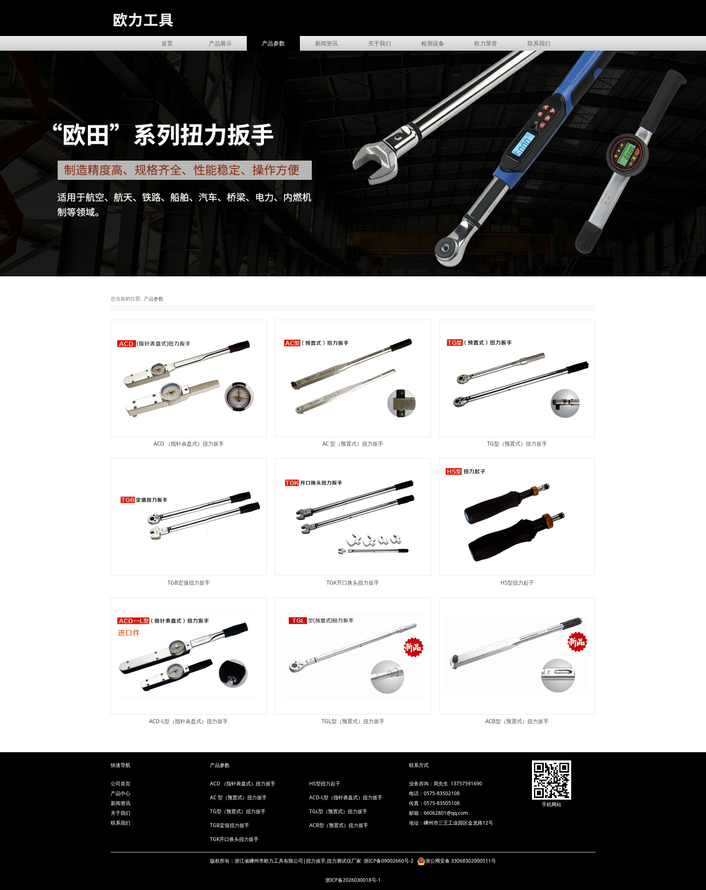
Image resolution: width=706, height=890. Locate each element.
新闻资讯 (326, 43)
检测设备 (432, 43)
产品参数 (273, 43)
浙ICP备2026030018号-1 (353, 880)
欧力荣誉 (485, 43)
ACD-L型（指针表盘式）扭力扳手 (188, 721)
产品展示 (220, 43)
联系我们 (538, 43)
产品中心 (120, 793)
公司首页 (120, 783)
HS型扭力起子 (517, 582)
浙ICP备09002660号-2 (389, 860)
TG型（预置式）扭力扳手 (517, 443)
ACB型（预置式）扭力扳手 (517, 721)
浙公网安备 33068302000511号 (460, 860)
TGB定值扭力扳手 (189, 582)
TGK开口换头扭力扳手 (352, 582)
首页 (167, 43)
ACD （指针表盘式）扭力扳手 (189, 443)
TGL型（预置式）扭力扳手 (353, 721)
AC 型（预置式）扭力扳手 (352, 443)
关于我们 (379, 43)
